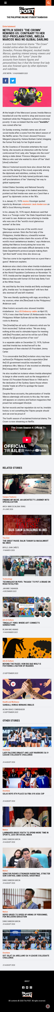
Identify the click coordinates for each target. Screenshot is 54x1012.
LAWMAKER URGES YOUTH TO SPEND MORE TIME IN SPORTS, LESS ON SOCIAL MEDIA (25, 834)
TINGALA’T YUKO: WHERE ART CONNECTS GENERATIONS (21, 624)
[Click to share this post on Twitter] (13, 81)
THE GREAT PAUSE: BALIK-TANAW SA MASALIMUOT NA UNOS (25, 542)
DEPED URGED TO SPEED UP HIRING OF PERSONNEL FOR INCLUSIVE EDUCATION (25, 916)
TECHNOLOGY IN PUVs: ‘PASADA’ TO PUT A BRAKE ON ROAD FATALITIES (26, 583)
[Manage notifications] (48, 1006)
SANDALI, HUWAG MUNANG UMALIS (18, 705)
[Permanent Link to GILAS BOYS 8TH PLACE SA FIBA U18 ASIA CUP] (27, 778)
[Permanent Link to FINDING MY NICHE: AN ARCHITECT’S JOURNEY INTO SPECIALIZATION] (27, 484)
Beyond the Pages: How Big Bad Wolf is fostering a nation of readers (22, 665)
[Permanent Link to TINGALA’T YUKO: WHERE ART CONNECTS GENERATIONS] (27, 607)
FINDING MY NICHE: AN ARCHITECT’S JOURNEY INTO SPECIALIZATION (26, 501)
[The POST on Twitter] (27, 988)
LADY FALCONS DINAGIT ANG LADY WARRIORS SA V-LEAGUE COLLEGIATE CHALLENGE (26, 754)
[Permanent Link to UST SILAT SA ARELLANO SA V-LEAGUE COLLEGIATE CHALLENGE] (27, 940)
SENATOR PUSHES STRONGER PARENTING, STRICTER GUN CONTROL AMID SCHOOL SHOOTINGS (26, 875)
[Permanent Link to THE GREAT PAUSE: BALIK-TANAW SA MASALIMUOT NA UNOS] (27, 525)
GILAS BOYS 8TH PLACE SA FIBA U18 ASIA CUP (23, 794)
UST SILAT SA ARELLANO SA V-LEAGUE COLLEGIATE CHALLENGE (26, 957)
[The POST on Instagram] (31, 988)
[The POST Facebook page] (23, 988)
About (27, 981)
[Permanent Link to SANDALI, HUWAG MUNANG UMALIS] (27, 689)
